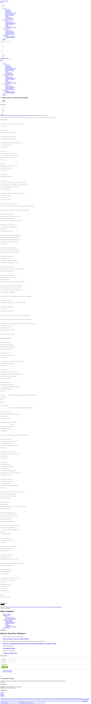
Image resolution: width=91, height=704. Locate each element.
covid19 (1, 699)
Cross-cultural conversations (10, 618)
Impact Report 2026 (9, 18)
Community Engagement (8, 619)
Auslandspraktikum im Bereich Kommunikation (17, 698)
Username (3, 659)
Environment (8, 625)
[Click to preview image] (12, 115)
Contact (4, 39)
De (3, 6)
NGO (24, 701)
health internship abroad (42, 699)
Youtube (2, 696)
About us (5, 8)
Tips (6, 616)
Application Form (8, 30)
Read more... (3, 682)
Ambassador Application (10, 36)
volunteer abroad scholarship (71, 701)
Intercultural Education (9, 14)
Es (3, 5)
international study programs (75, 699)
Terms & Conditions (9, 33)
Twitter (1, 693)
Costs (6, 29)
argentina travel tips (5, 698)
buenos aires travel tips (28, 698)
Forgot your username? (7, 671)
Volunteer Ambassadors (10, 37)
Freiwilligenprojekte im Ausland (32, 699)
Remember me (4, 664)
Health (6, 25)
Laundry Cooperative (9, 15)
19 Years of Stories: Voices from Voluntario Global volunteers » (49, 607)
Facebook (2, 692)
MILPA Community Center (10, 13)
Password (3, 661)
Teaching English (8, 21)
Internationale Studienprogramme (64, 699)
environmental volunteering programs (10, 699)
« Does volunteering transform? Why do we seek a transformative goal (23, 607)
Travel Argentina (6, 627)
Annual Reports (8, 17)
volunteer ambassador (79, 701)
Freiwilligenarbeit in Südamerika (22, 699)
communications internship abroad (51, 698)
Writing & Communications (10, 27)
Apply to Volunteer (6, 28)
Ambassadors (5, 35)
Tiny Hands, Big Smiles (9, 648)
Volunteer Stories (6, 615)
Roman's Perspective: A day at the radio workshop (16, 638)
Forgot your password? (7, 670)
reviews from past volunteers (41, 701)
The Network (8, 10)
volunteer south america (26, 702)
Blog (4, 38)
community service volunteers (84, 698)
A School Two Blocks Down (10, 653)
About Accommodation (10, 31)
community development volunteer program (68, 698)
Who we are (7, 9)
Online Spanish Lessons (10, 34)
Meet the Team (8, 11)
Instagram (2, 695)
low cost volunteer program (18, 701)
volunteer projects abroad (14, 702)
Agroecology (8, 26)
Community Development (10, 23)
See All (6, 20)
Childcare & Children (9, 24)
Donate (6, 16)
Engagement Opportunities (8, 19)
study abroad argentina (63, 701)
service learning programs (51, 701)
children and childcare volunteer (38, 698)
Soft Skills (57, 701)
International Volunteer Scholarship (9, 701)
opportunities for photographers (30, 701)
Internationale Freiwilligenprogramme (52, 699)
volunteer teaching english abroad (39, 702)
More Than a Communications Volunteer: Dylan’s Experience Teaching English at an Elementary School (29, 643)
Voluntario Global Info (7, 614)
